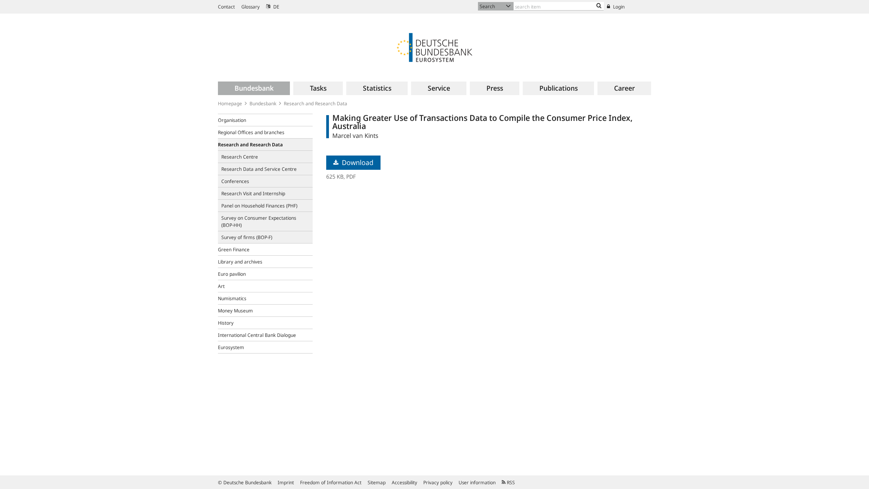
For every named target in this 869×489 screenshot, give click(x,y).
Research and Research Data (315, 103)
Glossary (250, 6)
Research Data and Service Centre (259, 169)
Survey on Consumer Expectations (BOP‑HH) (258, 221)
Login (618, 6)
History (226, 323)
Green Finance (233, 249)
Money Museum (235, 310)
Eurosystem (231, 347)
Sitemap (377, 482)
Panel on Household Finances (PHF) (259, 205)
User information (477, 482)
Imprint (286, 482)
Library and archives (240, 261)
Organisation (232, 120)
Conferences (235, 181)
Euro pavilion (232, 274)
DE (275, 6)
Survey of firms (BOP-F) (246, 237)
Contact (226, 6)
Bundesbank (262, 103)
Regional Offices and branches (251, 132)
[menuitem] (254, 88)
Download (356, 162)
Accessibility (404, 482)
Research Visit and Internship (253, 193)
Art (221, 286)
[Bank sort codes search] (599, 6)
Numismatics (232, 298)
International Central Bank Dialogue (257, 335)
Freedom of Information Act (331, 482)
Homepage (230, 103)
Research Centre (239, 156)
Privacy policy (437, 482)
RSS (510, 482)
